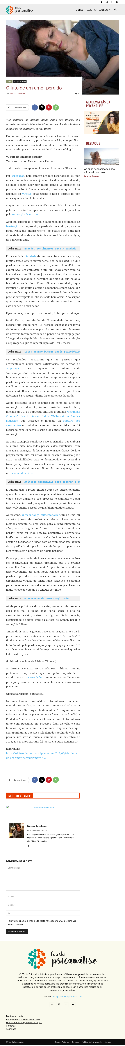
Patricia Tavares (91, 176)
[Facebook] (101, 2)
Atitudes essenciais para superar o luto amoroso (60, 481)
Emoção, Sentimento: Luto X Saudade (50, 248)
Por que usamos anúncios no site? (23, 1019)
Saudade (30, 256)
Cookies (75, 1042)
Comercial (11, 1025)
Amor (9, 81)
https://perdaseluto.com (37, 830)
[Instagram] (106, 2)
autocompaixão (50, 514)
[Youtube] (116, 2)
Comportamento (20, 81)
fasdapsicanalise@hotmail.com (67, 996)
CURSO (80, 9)
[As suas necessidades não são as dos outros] (101, 156)
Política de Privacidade (92, 1042)
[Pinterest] (49, 107)
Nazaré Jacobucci (17, 94)
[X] (111, 2)
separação (17, 175)
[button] (115, 9)
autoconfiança (30, 514)
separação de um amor (26, 214)
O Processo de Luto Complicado (46, 598)
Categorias (101, 9)
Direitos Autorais (14, 1016)
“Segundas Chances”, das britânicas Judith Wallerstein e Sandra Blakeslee (43, 416)
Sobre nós (11, 1028)
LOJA (89, 9)
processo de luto (34, 677)
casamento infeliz (22, 473)
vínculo (27, 193)
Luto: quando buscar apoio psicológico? (53, 351)
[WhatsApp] (56, 107)
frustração (12, 226)
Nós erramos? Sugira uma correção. (24, 1022)
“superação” (14, 368)
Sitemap (108, 1042)
